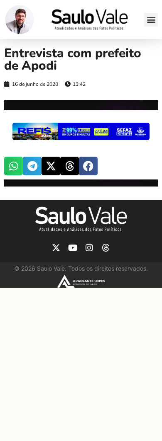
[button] (151, 20)
